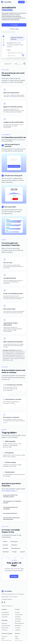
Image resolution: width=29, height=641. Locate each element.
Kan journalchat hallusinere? (10, 513)
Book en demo (14, 29)
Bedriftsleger (6, 551)
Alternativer (4, 623)
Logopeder (22, 551)
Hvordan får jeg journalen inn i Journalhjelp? (10, 508)
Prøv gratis (21, 2)
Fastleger (5, 541)
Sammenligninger (6, 625)
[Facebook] (4, 602)
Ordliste (17, 638)
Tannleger (14, 551)
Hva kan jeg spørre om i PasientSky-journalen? (12, 501)
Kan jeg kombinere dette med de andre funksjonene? (11, 518)
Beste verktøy (5, 627)
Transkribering (5, 612)
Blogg (16, 636)
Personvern (4, 636)
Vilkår (3, 638)
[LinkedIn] (2, 602)
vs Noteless (4, 629)
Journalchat (4, 616)
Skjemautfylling (5, 614)
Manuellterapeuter (15, 548)
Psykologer (5, 544)
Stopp (15, 198)
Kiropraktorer (14, 544)
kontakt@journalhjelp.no (10, 490)
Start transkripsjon (14, 166)
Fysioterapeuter (14, 541)
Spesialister (5, 548)
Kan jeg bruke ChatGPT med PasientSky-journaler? (10, 495)
